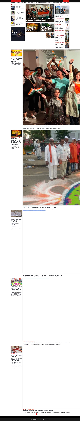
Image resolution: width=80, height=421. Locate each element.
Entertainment (29, 26)
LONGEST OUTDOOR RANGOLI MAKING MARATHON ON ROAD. (48, 2)
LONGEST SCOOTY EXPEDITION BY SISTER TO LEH (61, 16)
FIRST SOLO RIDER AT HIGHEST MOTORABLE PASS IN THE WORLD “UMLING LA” (19, 23)
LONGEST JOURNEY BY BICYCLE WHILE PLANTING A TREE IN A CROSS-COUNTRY (20, 7)
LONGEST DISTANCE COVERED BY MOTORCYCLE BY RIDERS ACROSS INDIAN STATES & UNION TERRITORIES (59, 46)
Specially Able (48, 26)
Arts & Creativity (13, 285)
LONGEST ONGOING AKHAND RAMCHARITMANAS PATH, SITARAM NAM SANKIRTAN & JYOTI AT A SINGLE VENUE (16, 359)
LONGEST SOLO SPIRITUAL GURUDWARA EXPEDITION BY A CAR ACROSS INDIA (59, 21)
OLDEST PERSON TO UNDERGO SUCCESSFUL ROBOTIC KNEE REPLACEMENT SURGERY (59, 27)
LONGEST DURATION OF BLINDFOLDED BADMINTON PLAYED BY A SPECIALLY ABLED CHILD (46, 29)
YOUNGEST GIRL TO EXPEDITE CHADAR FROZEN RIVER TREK (59, 33)
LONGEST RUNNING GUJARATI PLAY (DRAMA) (16, 60)
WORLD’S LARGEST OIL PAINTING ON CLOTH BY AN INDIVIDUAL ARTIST (42, 275)
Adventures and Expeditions (60, 18)
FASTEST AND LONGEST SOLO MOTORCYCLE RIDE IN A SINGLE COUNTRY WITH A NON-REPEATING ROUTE (59, 39)
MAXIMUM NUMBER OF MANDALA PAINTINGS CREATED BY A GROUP (67, 2)
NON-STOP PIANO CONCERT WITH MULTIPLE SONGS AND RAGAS (19, 18)
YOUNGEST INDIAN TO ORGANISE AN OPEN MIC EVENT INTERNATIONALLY (40, 19)
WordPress (48, 419)
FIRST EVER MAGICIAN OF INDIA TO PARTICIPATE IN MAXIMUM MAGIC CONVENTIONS (27, 2)
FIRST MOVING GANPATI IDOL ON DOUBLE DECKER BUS (38, 410)
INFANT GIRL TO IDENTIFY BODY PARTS (20, 13)
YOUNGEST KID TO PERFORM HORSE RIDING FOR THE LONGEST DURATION (35, 35)
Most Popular (33, 26)
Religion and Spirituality (31, 409)
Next (42, 414)
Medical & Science (58, 24)
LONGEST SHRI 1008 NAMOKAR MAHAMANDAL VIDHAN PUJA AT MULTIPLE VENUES (46, 343)
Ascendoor (41, 419)
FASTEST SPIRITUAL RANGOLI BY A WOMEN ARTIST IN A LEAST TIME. (16, 289)
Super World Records (15, 0)
